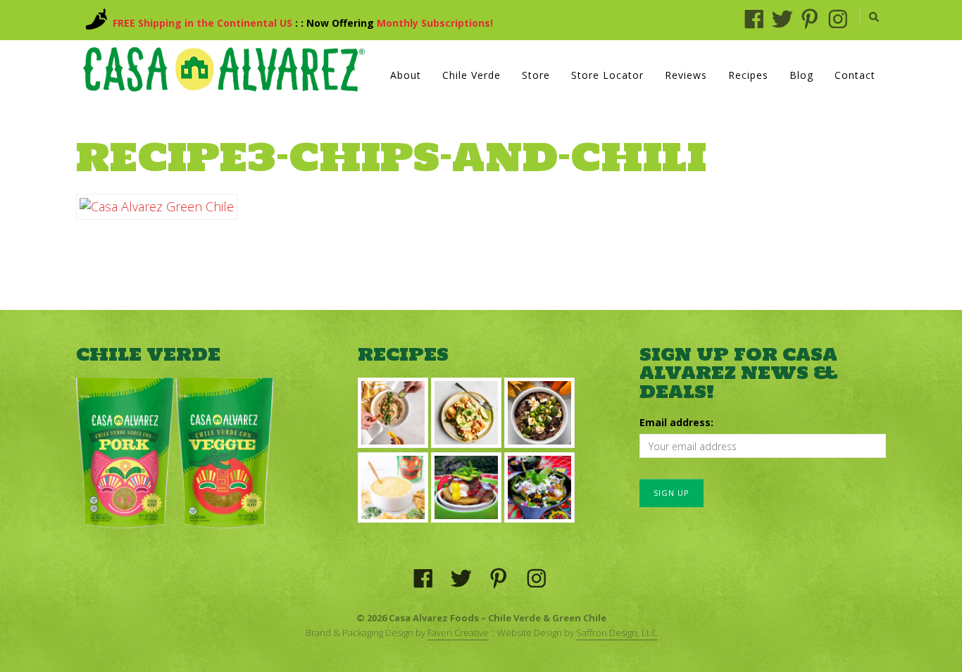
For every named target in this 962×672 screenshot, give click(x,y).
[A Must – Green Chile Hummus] (393, 413)
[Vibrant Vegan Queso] (393, 487)
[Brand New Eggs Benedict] (466, 487)
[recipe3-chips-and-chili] (156, 207)
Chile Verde (471, 75)
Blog (801, 75)
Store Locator (607, 75)
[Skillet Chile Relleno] (539, 487)
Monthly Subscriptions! (435, 23)
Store (536, 75)
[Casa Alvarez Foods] (224, 69)
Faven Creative (458, 632)
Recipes (748, 75)
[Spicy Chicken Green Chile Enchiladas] (466, 413)
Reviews (686, 75)
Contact (855, 75)
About (405, 75)
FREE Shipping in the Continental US (202, 23)
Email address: (676, 422)
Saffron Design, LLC (616, 632)
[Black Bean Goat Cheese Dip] (539, 413)
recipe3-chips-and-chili (391, 156)
